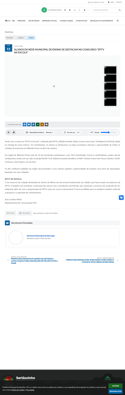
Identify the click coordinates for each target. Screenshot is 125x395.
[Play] (8, 132)
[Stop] (13, 132)
